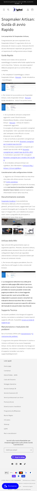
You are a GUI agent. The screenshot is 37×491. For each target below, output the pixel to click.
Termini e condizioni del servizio (27, 483)
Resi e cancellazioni (10, 433)
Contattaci (7, 371)
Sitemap (6, 424)
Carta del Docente (9, 379)
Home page (7, 366)
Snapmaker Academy (8, 201)
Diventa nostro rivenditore (12, 406)
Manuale (18, 77)
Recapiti (10, 489)
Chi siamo (7, 420)
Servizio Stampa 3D (10, 388)
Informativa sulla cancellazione (22, 489)
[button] (4, 10)
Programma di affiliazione (12, 411)
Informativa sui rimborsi (29, 480)
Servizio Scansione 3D (11, 393)
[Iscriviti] (31, 450)
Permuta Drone (9, 402)
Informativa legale (28, 486)
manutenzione (26, 334)
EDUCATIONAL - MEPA (10, 375)
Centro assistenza (12, 182)
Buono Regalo (8, 415)
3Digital (8, 480)
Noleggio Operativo (10, 384)
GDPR (5, 429)
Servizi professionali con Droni (13, 397)
